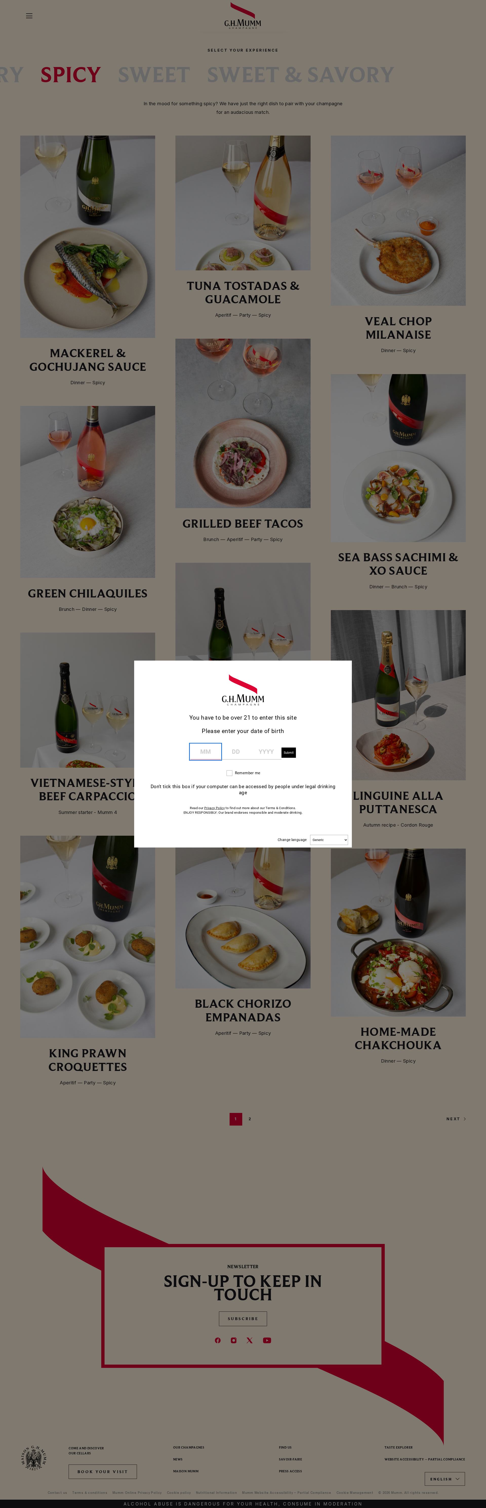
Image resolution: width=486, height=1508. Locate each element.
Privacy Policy (214, 808)
